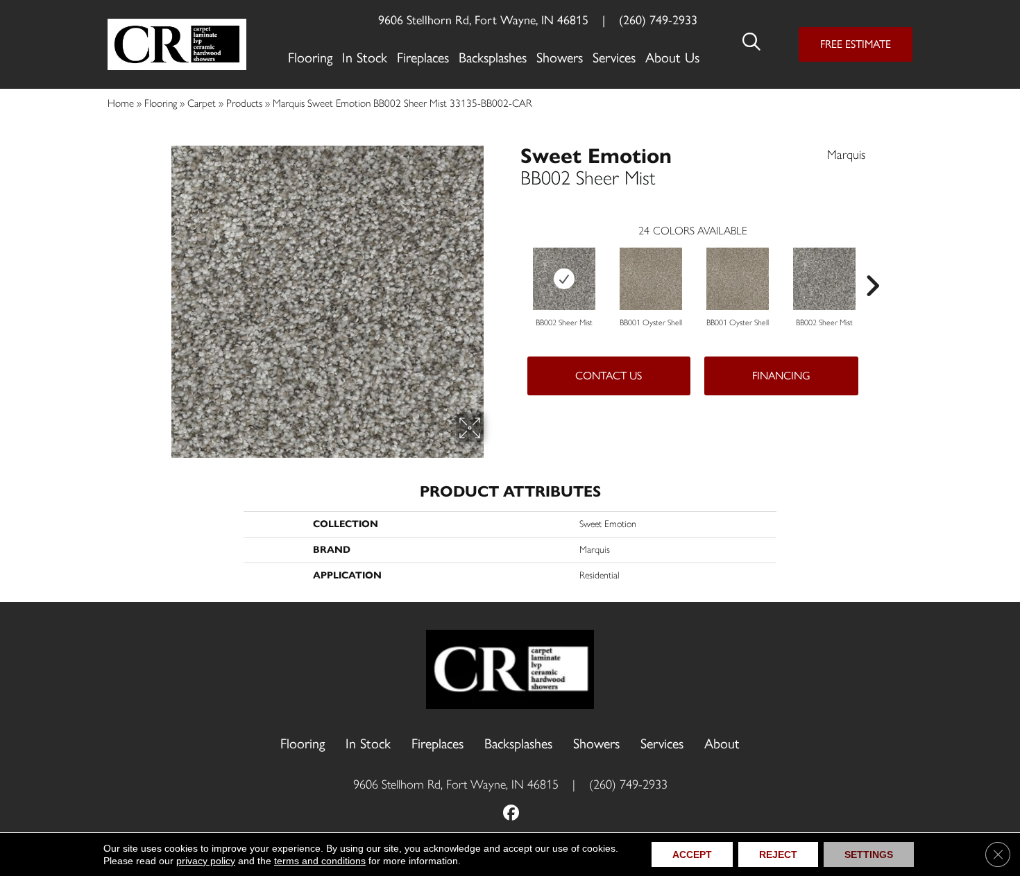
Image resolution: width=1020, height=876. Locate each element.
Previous (513, 265)
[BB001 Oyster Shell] (651, 279)
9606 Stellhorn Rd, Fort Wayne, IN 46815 (483, 20)
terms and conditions (320, 860)
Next (872, 265)
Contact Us (608, 375)
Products (244, 103)
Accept (692, 854)
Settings (868, 854)
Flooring (160, 103)
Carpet (201, 103)
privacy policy (205, 860)
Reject (778, 854)
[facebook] (512, 814)
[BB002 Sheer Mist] (564, 279)
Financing (781, 375)
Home (121, 103)
